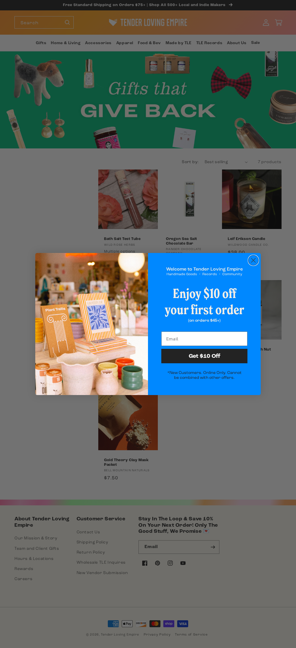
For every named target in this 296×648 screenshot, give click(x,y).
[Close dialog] (253, 260)
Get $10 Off (204, 356)
